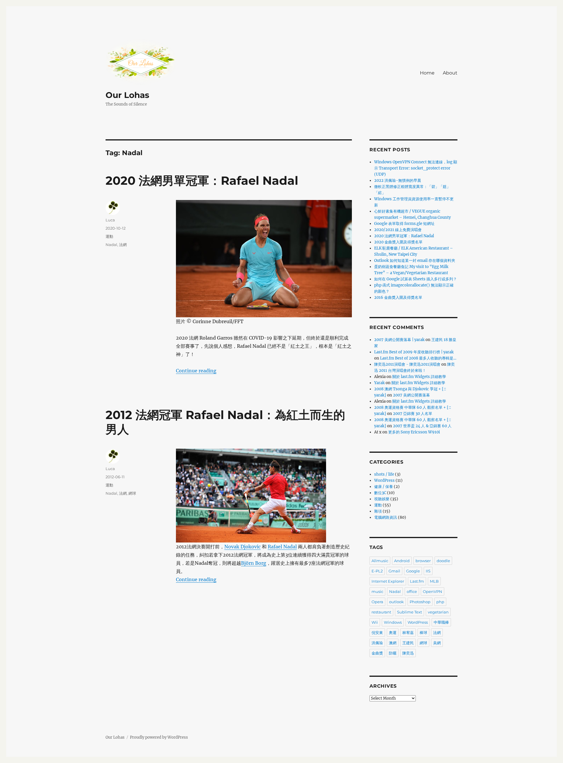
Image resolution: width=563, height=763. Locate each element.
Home (427, 73)
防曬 (392, 653)
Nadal (111, 244)
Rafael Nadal (282, 547)
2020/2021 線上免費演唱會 (398, 229)
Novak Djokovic (242, 547)
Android (402, 560)
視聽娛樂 (381, 498)
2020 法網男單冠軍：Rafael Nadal (202, 180)
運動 (109, 236)
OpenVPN (432, 591)
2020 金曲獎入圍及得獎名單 (398, 242)
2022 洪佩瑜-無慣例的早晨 (397, 180)
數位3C (380, 492)
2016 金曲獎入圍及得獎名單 (398, 297)
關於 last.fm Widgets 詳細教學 (419, 376)
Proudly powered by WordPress (159, 737)
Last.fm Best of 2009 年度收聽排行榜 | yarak (414, 352)
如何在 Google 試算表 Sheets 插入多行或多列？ (415, 279)
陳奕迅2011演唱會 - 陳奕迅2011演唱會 (407, 364)
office (412, 591)
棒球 (423, 632)
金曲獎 (377, 653)
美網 (437, 642)
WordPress (384, 480)
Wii (375, 622)
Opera (377, 601)
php (440, 601)
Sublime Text (409, 612)
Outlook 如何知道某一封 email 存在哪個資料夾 (414, 260)
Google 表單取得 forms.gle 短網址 (404, 223)
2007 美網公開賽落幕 (411, 395)
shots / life (384, 474)
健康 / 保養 (383, 486)
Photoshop (420, 601)
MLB (434, 581)
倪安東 (377, 632)
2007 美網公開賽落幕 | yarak (399, 339)
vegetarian (438, 612)
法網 (123, 244)
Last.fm (417, 581)
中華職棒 (441, 622)
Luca (110, 220)
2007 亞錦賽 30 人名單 (412, 413)
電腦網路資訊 (385, 517)
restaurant (381, 612)
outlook (396, 601)
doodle (443, 560)
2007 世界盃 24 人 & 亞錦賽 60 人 (422, 425)
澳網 (392, 642)
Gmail (394, 571)
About (450, 73)
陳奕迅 (408, 653)
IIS (428, 571)
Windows (393, 622)
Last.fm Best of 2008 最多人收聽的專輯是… (418, 358)
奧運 (392, 632)
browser (423, 560)
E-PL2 (377, 571)
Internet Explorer (388, 581)
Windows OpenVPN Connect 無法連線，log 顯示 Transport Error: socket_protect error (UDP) (415, 168)
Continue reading (196, 371)
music (377, 591)
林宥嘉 (408, 632)
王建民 (408, 642)
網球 (132, 493)
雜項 (378, 511)
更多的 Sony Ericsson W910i (414, 432)
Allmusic (380, 560)
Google (413, 571)
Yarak (379, 382)
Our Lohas (127, 95)
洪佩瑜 (377, 642)
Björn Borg (253, 563)
